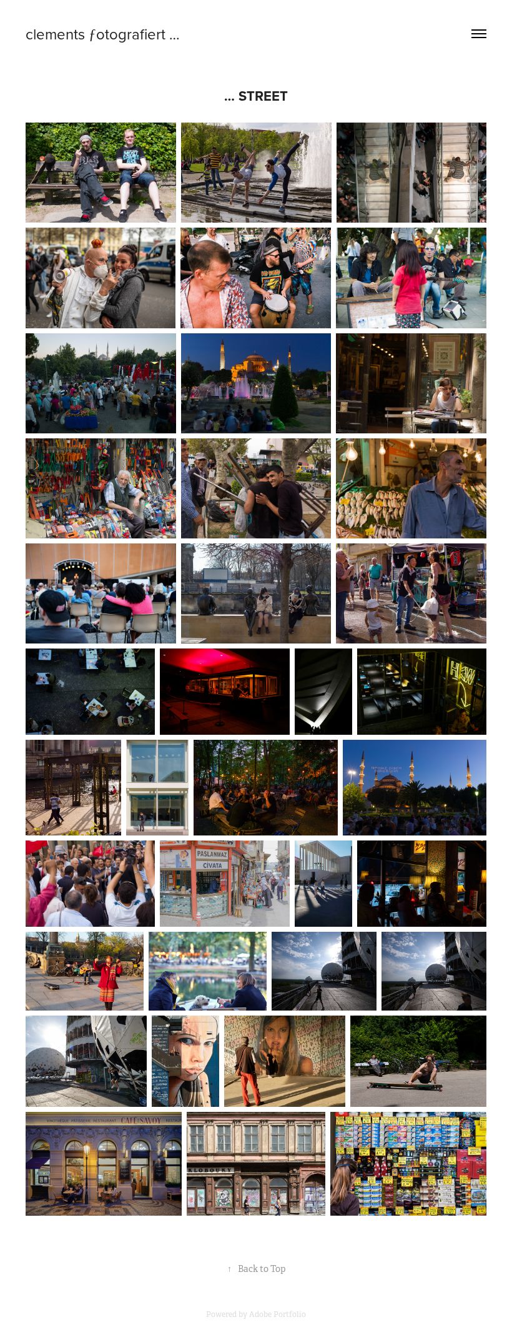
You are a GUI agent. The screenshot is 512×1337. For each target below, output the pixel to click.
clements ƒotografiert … (103, 33)
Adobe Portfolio (277, 1314)
